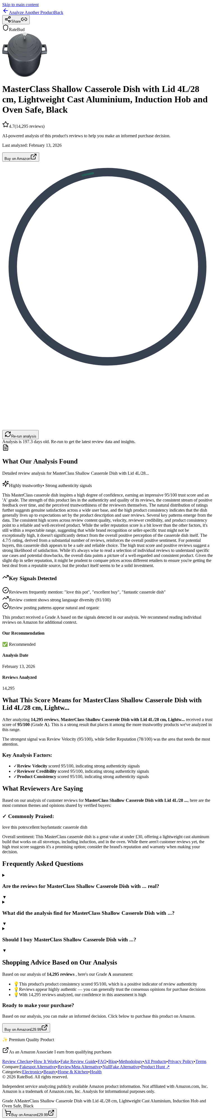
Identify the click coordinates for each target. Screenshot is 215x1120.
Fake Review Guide (78, 1061)
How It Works (46, 1061)
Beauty (49, 1071)
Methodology (130, 1061)
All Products (155, 1061)
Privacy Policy (181, 1061)
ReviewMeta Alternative (79, 1066)
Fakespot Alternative (38, 1066)
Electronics (32, 1071)
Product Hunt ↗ (155, 1066)
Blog (112, 1061)
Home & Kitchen (73, 1071)
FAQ (102, 1061)
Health (96, 1071)
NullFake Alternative (120, 1066)
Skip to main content (20, 4)
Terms (200, 1061)
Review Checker (17, 1061)
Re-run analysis (23, 436)
